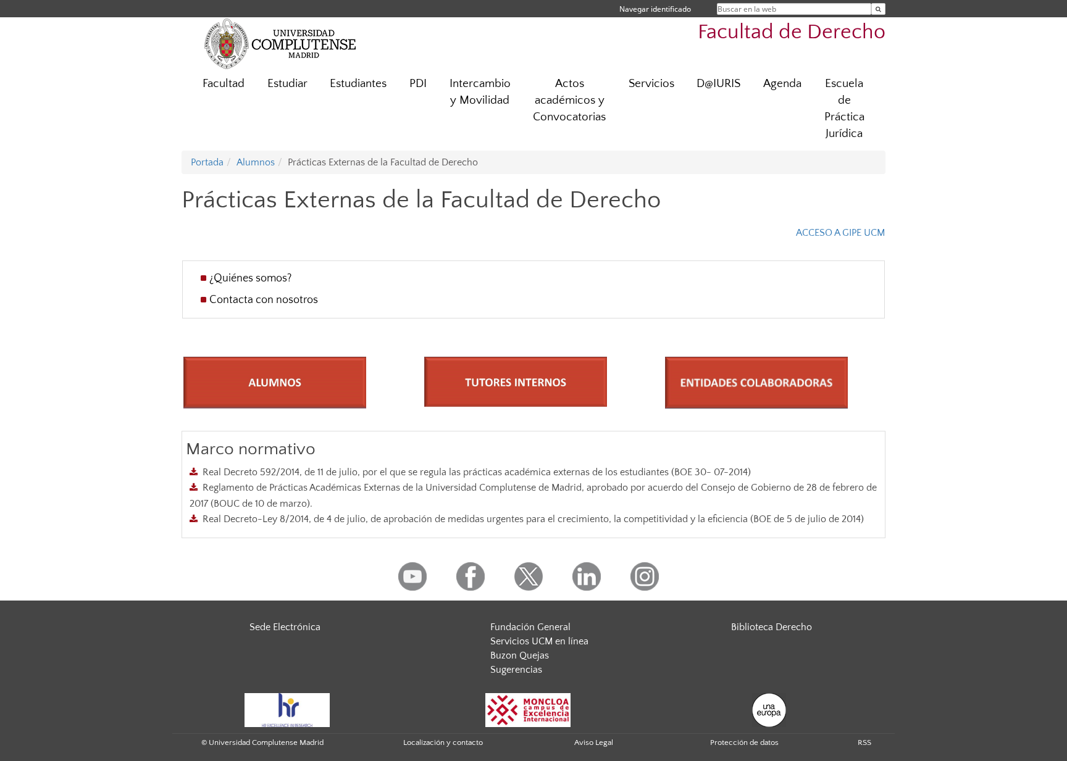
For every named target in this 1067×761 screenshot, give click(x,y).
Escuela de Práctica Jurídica (844, 108)
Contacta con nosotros (263, 300)
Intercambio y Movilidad (480, 92)
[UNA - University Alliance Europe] (769, 709)
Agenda (782, 83)
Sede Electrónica (284, 627)
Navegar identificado (655, 9)
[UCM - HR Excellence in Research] (287, 709)
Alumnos (255, 162)
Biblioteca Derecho (771, 627)
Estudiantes (358, 83)
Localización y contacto (443, 742)
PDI (418, 83)
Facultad (224, 83)
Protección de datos (744, 742)
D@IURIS (718, 83)
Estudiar (287, 83)
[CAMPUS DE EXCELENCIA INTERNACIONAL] (528, 709)
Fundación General (530, 627)
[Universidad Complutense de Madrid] (280, 43)
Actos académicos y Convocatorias (569, 100)
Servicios (651, 83)
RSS (864, 742)
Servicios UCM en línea (539, 641)
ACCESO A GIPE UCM (840, 232)
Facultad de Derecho (791, 32)
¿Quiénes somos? (250, 278)
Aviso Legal (593, 742)
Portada (207, 162)
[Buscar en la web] (878, 9)
